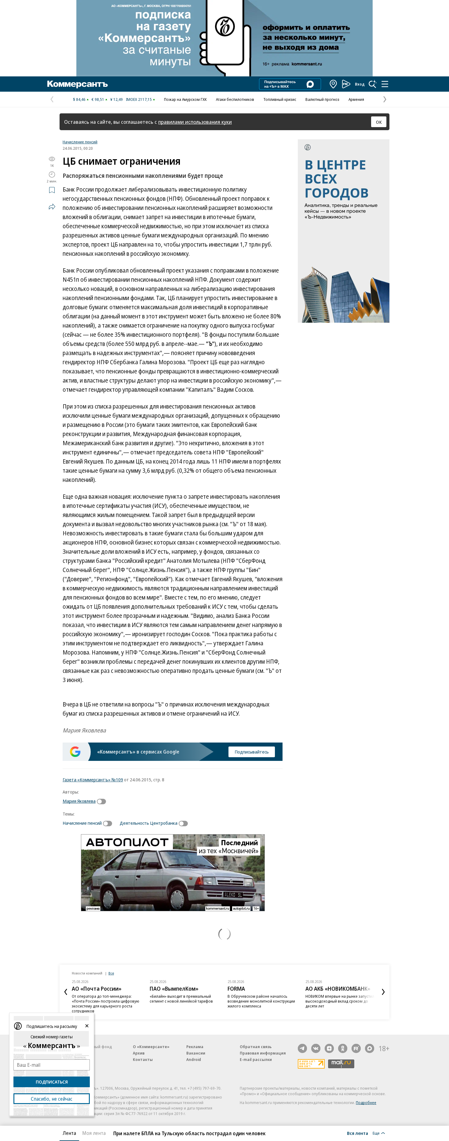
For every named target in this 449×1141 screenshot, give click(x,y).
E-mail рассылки (256, 1059)
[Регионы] (333, 84)
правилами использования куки (195, 121)
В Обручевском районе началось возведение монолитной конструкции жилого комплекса (261, 1001)
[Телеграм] (302, 1048)
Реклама (194, 1046)
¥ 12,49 (116, 99)
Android (193, 1059)
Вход (360, 84)
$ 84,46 (79, 99)
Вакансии (195, 1053)
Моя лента (94, 1133)
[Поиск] (372, 84)
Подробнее (366, 1102)
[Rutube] (356, 1048)
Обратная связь (256, 1046)
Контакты (143, 1059)
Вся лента (357, 1133)
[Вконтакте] (315, 1048)
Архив (138, 1053)
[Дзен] (329, 1048)
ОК (379, 122)
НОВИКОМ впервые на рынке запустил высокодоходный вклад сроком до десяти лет (339, 1001)
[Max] (369, 1048)
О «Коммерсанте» (151, 1046)
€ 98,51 (98, 99)
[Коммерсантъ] (77, 84)
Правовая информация (263, 1053)
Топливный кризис (279, 99)
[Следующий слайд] (383, 992)
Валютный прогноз (322, 99)
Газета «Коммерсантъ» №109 (93, 779)
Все (111, 973)
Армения (356, 99)
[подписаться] (103, 801)
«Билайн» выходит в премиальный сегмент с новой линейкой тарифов (181, 998)
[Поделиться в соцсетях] (52, 206)
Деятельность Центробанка (148, 823)
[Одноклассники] (342, 1048)
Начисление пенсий (80, 142)
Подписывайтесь (252, 752)
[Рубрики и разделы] (384, 84)
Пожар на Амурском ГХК (185, 99)
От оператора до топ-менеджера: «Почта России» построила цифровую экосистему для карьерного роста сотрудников (105, 1003)
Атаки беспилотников (235, 99)
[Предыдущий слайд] (66, 992)
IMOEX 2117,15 (139, 99)
